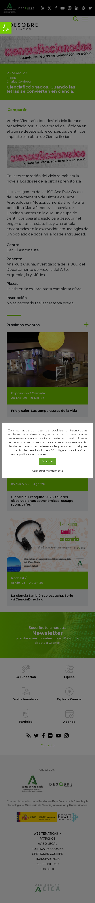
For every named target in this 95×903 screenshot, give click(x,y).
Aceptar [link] (47, 461)
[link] (5, 28)
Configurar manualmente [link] (47, 470)
